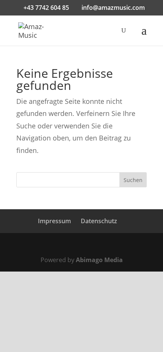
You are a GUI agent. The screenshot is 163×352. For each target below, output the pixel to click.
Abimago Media (99, 260)
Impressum (54, 221)
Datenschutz (99, 221)
